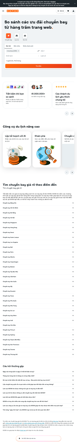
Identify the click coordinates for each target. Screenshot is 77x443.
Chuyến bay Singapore (10, 222)
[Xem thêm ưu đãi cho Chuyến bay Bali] (73, 247)
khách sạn (23, 430)
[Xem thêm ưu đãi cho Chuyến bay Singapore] (73, 222)
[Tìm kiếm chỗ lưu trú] (16, 35)
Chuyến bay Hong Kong (10, 227)
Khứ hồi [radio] (8, 46)
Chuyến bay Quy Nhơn (10, 315)
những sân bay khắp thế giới (13, 423)
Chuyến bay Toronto (9, 349)
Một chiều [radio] (17, 46)
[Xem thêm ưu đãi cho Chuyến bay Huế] (73, 320)
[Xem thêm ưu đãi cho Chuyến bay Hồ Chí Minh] (73, 208)
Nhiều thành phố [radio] (28, 46)
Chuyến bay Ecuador (9, 291)
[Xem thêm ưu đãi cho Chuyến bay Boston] (73, 267)
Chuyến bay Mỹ (7, 286)
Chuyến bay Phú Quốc (9, 301)
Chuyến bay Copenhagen (10, 262)
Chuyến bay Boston (9, 267)
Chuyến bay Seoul (8, 232)
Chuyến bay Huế (8, 320)
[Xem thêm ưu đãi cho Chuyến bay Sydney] (73, 335)
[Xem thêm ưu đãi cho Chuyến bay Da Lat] (73, 310)
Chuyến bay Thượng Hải (10, 354)
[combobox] (28, 50)
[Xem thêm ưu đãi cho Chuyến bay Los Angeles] (73, 242)
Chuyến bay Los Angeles (10, 242)
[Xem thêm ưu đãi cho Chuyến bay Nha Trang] (73, 306)
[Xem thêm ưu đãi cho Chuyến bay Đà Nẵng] (73, 213)
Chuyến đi (69, 135)
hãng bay (55, 421)
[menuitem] (8, 37)
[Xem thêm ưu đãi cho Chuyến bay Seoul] (73, 232)
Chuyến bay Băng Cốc (9, 203)
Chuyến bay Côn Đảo (9, 325)
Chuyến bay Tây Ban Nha (10, 272)
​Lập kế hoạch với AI (15, 135)
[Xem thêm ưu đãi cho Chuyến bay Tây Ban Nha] (73, 272)
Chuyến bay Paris (8, 252)
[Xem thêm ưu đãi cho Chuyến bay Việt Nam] (73, 276)
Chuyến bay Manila (9, 257)
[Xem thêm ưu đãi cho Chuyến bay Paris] (73, 252)
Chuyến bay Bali (8, 247)
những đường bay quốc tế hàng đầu (34, 423)
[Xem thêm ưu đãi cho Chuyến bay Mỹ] (73, 286)
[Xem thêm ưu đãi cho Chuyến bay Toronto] (73, 349)
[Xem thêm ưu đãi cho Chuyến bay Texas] (73, 296)
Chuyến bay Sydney (9, 335)
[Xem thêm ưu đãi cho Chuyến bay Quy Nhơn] (73, 315)
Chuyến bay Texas (8, 296)
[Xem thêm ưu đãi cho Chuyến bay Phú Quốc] (73, 301)
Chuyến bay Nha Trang (10, 306)
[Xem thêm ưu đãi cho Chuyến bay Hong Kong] (73, 227)
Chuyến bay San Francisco (11, 344)
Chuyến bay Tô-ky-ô (9, 330)
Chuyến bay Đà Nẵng (9, 213)
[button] (75, 4)
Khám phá (40, 135)
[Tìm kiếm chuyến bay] (8, 35)
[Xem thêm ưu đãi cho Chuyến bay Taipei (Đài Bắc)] (73, 340)
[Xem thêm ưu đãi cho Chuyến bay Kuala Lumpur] (73, 237)
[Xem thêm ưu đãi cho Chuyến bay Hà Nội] (73, 218)
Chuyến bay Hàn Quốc (10, 281)
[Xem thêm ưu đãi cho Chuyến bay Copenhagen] (73, 262)
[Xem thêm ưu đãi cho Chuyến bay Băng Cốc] (73, 203)
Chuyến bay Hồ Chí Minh (10, 208)
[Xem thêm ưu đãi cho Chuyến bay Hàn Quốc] (73, 281)
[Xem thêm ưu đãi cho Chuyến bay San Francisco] (73, 344)
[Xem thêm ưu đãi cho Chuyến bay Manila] (73, 257)
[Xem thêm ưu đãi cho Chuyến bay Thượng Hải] (73, 354)
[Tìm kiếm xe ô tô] (25, 35)
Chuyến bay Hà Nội (9, 218)
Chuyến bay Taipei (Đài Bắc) (11, 340)
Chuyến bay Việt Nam (9, 276)
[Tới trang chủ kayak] (12, 11)
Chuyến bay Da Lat (8, 310)
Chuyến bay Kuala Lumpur (11, 237)
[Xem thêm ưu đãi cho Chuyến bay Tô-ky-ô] (73, 330)
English (53, 2)
